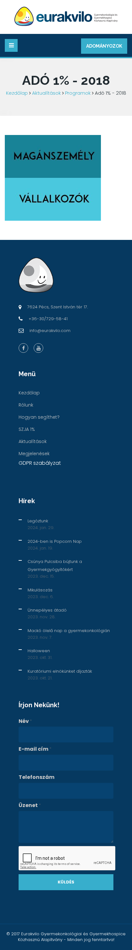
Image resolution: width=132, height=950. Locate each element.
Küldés (66, 882)
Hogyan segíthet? (39, 417)
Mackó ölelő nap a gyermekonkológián (69, 631)
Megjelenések (34, 453)
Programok (78, 93)
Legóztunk (38, 521)
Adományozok (104, 46)
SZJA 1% (27, 429)
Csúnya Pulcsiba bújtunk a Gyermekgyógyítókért (55, 565)
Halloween (39, 651)
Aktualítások (46, 93)
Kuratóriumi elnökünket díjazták (60, 671)
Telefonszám (36, 777)
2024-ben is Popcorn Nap (55, 541)
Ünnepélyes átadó (47, 610)
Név (25, 721)
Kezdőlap (17, 93)
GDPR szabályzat (40, 463)
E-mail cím (35, 749)
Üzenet (30, 805)
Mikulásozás (40, 590)
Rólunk (26, 405)
